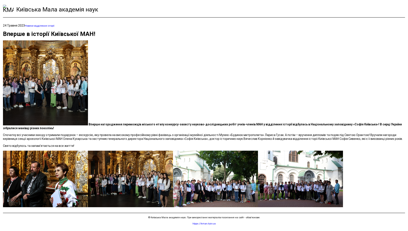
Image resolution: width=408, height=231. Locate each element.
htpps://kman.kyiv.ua (204, 223)
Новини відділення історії (39, 25)
